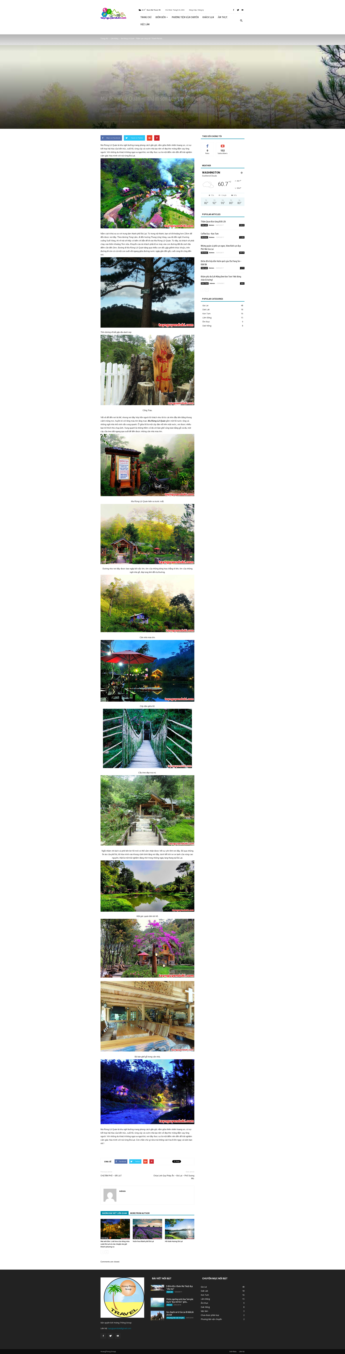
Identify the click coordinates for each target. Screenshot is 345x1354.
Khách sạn (208, 17)
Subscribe (222, 145)
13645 (136, 122)
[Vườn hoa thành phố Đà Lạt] (147, 1229)
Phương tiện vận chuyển (185, 17)
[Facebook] (234, 10)
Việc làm (145, 24)
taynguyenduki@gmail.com (119, 1328)
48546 (242, 253)
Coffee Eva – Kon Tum (210, 233)
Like (207, 145)
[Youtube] (242, 10)
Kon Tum (205, 283)
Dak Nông (206, 325)
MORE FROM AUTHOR (140, 1213)
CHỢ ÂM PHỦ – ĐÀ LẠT (111, 1175)
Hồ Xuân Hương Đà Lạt (174, 1241)
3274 (242, 268)
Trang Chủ (146, 17)
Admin (106, 122)
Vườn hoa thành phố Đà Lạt (143, 1241)
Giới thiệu (233, 1351)
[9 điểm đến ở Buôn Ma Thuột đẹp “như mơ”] (157, 1288)
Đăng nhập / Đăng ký (196, 10)
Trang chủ (104, 38)
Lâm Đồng (104, 92)
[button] (241, 21)
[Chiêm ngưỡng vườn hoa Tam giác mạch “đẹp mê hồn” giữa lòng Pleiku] (157, 1302)
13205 (242, 237)
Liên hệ (241, 1351)
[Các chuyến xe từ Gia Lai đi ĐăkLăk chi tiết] (157, 1315)
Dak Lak (204, 225)
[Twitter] (238, 10)
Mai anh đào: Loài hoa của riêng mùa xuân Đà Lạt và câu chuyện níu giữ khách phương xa (115, 1244)
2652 (242, 283)
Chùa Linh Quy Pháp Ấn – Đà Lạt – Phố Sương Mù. (173, 1177)
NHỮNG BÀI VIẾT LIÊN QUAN (114, 1213)
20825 (242, 225)
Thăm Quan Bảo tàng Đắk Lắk (213, 221)
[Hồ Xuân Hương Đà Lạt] (179, 1229)
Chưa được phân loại (210, 1315)
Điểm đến (161, 17)
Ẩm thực (222, 17)
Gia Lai (205, 305)
